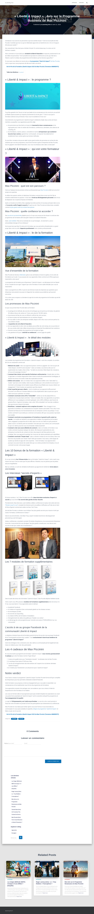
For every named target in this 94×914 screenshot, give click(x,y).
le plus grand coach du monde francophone (22, 207)
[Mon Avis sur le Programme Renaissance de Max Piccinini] (76, 869)
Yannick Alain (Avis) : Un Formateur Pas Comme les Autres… (16, 812)
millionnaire (22, 275)
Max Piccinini (44, 190)
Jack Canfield (12, 221)
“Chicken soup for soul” (11, 505)
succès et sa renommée (14, 215)
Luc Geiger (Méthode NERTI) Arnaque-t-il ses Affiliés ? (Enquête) (16, 883)
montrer (21, 72)
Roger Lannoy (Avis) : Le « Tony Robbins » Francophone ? (17, 794)
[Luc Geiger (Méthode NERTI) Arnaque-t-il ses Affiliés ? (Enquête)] (18, 869)
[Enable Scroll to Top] (91, 911)
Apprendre (74, 2)
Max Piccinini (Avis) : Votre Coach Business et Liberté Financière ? (17, 820)
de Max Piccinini (45, 61)
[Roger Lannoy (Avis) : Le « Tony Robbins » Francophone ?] (47, 869)
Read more (19, 896)
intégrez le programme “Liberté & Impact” (44, 709)
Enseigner (81, 2)
